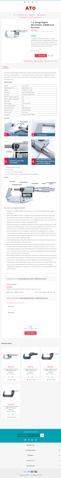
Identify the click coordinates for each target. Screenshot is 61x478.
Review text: (11, 312)
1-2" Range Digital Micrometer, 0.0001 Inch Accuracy (30, 369)
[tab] (5, 66)
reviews (43, 31)
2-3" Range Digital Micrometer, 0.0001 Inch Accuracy (50, 369)
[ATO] (14, 15)
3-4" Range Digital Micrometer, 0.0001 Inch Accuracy (10, 407)
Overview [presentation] (5, 67)
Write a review (50, 31)
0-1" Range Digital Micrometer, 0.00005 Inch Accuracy (10, 369)
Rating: (30, 326)
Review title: (11, 306)
